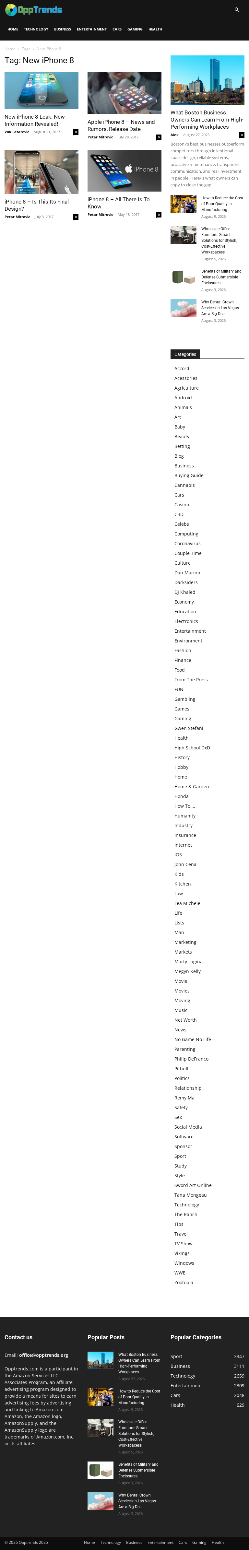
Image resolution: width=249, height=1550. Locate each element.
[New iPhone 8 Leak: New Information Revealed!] (41, 90)
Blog (179, 456)
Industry (183, 825)
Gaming (135, 29)
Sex (178, 1117)
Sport (180, 1156)
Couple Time (188, 553)
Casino (181, 504)
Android (183, 397)
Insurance (185, 835)
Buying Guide (189, 475)
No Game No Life (192, 1039)
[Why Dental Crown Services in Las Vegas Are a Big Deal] (183, 308)
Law (178, 893)
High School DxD (192, 748)
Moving (182, 1000)
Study (180, 1166)
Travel (181, 1234)
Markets (183, 952)
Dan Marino (187, 573)
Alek (175, 134)
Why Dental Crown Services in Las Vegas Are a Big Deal (220, 308)
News (180, 1030)
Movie (180, 981)
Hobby (181, 767)
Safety (181, 1107)
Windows (184, 1263)
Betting (182, 446)
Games (181, 709)
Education (185, 611)
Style (179, 1175)
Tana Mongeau (190, 1195)
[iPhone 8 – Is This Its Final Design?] (41, 172)
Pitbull (181, 1068)
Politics (182, 1078)
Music (180, 1010)
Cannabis (184, 485)
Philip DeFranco (191, 1059)
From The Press (191, 679)
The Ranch (185, 1214)
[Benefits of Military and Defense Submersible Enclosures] (183, 277)
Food (179, 670)
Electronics (186, 621)
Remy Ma (184, 1098)
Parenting (185, 1049)
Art (177, 417)
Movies (182, 991)
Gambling (185, 699)
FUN (179, 689)
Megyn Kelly (187, 971)
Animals (183, 407)
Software (184, 1136)
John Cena (185, 864)
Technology (36, 29)
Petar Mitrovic (100, 137)
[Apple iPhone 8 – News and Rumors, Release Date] (124, 93)
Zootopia (183, 1282)
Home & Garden (191, 786)
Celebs (181, 524)
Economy (184, 602)
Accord (181, 368)
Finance (182, 660)
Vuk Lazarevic (17, 131)
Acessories (185, 378)
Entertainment (92, 29)
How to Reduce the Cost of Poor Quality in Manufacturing (222, 204)
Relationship (188, 1088)
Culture (182, 563)
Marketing (185, 942)
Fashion (182, 650)
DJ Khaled (185, 592)
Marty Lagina (188, 961)
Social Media (188, 1127)
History (182, 757)
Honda (181, 796)
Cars (117, 29)
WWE (179, 1273)
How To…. (184, 806)
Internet (183, 845)
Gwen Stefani (188, 728)
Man (179, 932)
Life (178, 913)
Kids (179, 874)
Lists (179, 923)
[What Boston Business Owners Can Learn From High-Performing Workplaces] (207, 80)
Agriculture (186, 388)
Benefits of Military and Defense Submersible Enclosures (221, 277)
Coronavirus (187, 543)
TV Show (183, 1243)
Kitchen (182, 884)
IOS (178, 854)
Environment (188, 641)
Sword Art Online (193, 1185)
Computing (186, 534)
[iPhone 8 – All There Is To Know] (124, 171)
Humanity (185, 816)
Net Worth (185, 1020)
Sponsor (183, 1146)
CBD (179, 514)
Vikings (182, 1253)
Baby (179, 427)
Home (12, 29)
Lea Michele (187, 903)
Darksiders (186, 582)
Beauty (181, 436)
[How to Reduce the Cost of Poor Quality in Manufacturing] (183, 204)
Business (62, 29)
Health (155, 29)
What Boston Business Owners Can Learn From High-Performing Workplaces (207, 119)
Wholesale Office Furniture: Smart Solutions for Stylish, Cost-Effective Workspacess (219, 240)
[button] (236, 10)
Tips (179, 1224)
